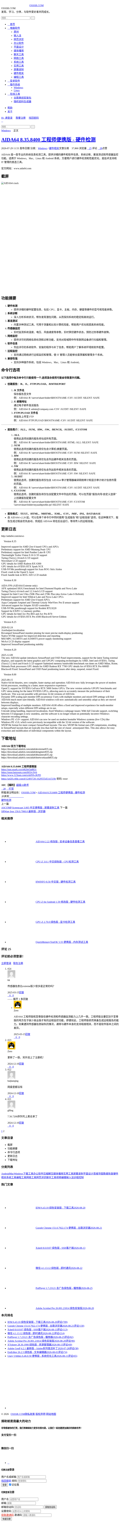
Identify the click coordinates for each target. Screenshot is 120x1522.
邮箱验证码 (7, 1507)
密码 (14, 1480)
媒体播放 (19, 50)
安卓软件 (14, 80)
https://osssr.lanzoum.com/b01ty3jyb (19, 772)
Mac (12, 1173)
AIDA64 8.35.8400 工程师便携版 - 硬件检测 (48, 139)
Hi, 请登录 (6, 118)
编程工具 (19, 77)
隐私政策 (30, 1414)
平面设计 (19, 47)
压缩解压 (48, 1173)
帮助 (10, 107)
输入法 (17, 35)
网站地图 (51, 1414)
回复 (21, 992)
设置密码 (6, 1511)
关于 (10, 111)
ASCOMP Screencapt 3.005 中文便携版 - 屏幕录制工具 (30, 807)
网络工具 (19, 58)
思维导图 (98, 1173)
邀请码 (18, 1515)
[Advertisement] (60, 1382)
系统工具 (19, 62)
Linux (17, 90)
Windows (18, 87)
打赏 (10, 788)
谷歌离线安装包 (22, 97)
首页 (11, 24)
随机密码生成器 (22, 101)
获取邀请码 (7, 1515)
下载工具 (28, 1173)
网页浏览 (19, 39)
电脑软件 (14, 28)
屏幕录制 (19, 69)
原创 (16, 31)
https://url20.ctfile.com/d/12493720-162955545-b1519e (28, 778)
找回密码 (34, 118)
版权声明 (40, 1414)
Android (5, 1173)
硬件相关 (19, 73)
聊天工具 (19, 54)
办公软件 (19, 43)
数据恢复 (108, 1173)
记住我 (15, 1484)
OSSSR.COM (36, 5)
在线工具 (14, 94)
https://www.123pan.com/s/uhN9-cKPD (21, 775)
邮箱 (3, 1503)
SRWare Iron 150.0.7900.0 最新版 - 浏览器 (23, 811)
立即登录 (6, 963)
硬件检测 (6, 800)
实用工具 (19, 65)
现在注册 (18, 963)
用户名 (5, 1499)
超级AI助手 (22, 785)
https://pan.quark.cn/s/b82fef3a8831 (19, 769)
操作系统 (14, 84)
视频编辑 (61, 1177)
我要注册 (21, 118)
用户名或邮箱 (8, 1477)
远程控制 (79, 1177)
